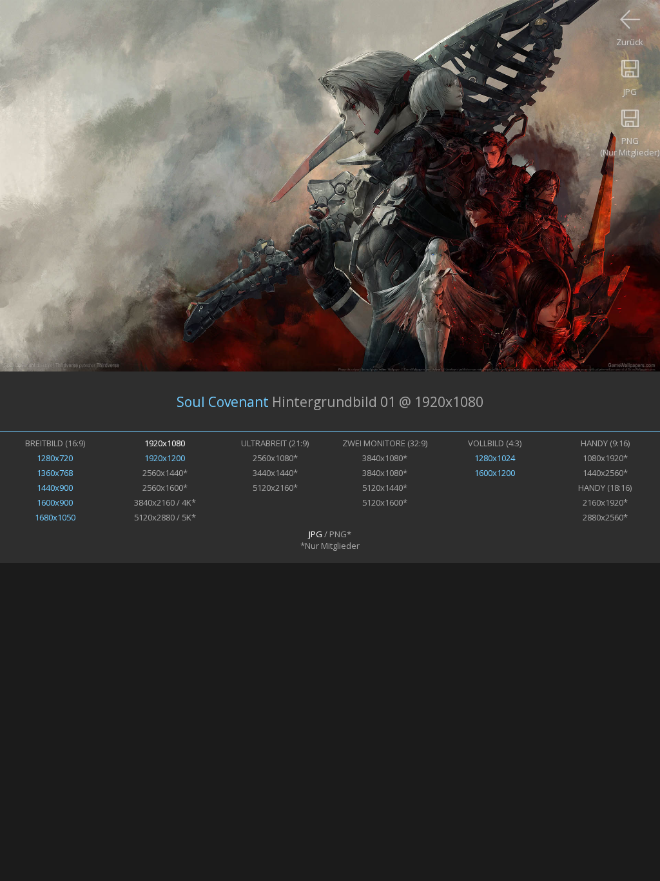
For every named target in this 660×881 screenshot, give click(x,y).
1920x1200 (164, 458)
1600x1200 (494, 473)
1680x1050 (55, 517)
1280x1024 (494, 458)
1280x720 (55, 458)
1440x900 (55, 487)
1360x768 (55, 473)
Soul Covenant (223, 402)
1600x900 (55, 502)
